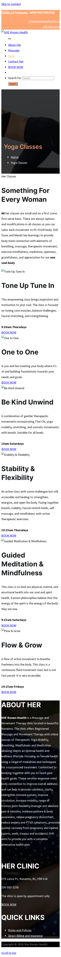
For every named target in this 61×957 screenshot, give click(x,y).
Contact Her (16, 61)
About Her (14, 45)
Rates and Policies (20, 930)
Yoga (11, 56)
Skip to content (11, 4)
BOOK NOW (15, 67)
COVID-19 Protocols (14, 12)
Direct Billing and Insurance (25, 936)
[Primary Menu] (9, 38)
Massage (13, 50)
